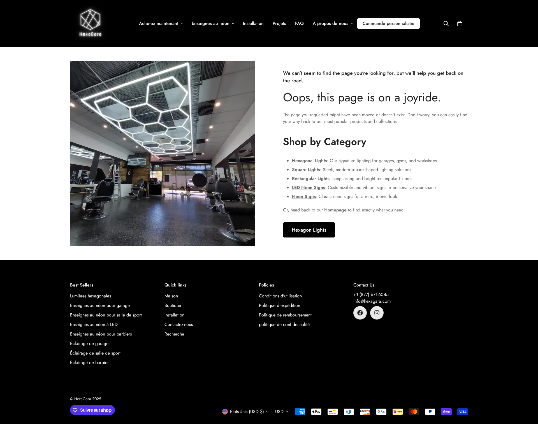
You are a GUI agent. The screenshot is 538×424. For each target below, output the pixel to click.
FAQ (299, 23)
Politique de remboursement (285, 315)
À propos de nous (330, 23)
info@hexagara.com (372, 301)
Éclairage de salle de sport (95, 353)
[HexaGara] (90, 23)
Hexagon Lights (309, 230)
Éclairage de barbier (89, 362)
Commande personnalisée (388, 23)
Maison (171, 296)
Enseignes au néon (210, 23)
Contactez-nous (178, 324)
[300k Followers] (360, 313)
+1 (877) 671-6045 (371, 294)
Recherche (174, 334)
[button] (459, 23)
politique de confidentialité (284, 324)
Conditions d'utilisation (280, 296)
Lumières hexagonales (90, 296)
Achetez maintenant (158, 23)
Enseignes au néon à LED (94, 324)
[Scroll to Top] (527, 393)
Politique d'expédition (279, 305)
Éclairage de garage (89, 343)
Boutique (172, 305)
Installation (253, 23)
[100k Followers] (377, 313)
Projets (279, 23)
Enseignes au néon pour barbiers (101, 334)
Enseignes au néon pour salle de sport (106, 315)
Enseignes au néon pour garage (100, 305)
